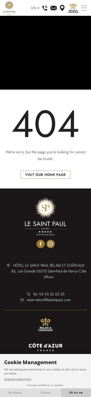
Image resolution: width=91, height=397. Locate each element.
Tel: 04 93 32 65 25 (49, 294)
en (33, 8)
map (62, 8)
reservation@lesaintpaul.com (53, 8)
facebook (40, 244)
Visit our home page (45, 174)
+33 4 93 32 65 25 (44, 8)
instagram (50, 244)
